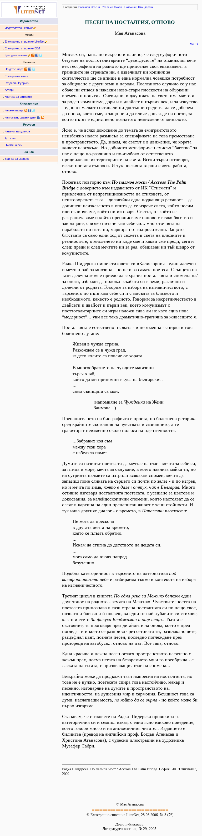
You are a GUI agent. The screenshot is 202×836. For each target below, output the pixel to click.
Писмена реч (13, 145)
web (194, 43)
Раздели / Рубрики (17, 83)
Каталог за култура (17, 131)
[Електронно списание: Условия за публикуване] (46, 41)
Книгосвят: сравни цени (20, 117)
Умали (118, 7)
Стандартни (146, 7)
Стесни (95, 7)
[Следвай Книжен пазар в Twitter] (33, 110)
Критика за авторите (18, 96)
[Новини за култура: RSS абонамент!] (32, 55)
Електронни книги (16, 76)
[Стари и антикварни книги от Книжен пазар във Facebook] (29, 110)
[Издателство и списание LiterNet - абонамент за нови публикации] (25, 69)
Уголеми (107, 7)
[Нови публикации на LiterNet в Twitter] (33, 69)
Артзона (10, 138)
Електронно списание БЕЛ (22, 48)
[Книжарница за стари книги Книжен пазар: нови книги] (25, 110)
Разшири (84, 7)
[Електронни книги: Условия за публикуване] (34, 27)
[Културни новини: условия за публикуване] (29, 55)
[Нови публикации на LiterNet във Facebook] (29, 69)
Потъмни (130, 7)
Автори (9, 89)
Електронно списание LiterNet (24, 41)
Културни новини (16, 55)
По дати (10, 69)
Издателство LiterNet (19, 27)
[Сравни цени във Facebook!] (38, 117)
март (20, 69)
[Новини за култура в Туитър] (40, 55)
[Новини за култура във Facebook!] (36, 55)
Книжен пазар (14, 110)
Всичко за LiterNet (17, 158)
